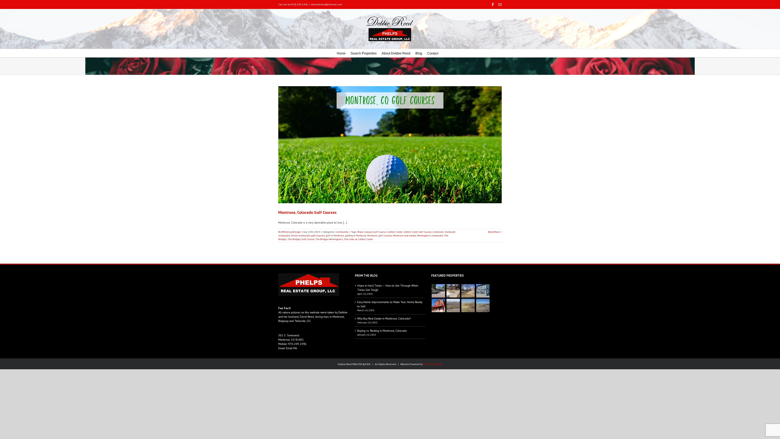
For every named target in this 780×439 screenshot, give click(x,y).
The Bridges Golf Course (301, 239)
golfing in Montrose (355, 235)
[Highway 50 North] (453, 305)
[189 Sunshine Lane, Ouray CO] (438, 305)
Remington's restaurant (430, 235)
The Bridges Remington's (329, 239)
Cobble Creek (394, 231)
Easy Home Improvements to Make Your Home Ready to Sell (389, 304)
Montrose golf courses (379, 235)
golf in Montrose (335, 235)
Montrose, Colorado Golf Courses (307, 212)
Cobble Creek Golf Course (417, 231)
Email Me (291, 348)
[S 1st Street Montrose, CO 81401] (468, 291)
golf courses (318, 235)
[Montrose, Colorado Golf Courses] (390, 144)
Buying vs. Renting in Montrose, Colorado (382, 331)
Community (342, 231)
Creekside (437, 231)
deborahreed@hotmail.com (326, 4)
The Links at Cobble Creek (358, 239)
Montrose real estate (404, 235)
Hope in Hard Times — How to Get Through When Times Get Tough (387, 288)
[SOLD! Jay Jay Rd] (468, 305)
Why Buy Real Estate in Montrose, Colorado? (384, 318)
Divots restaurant (300, 235)
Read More (494, 231)
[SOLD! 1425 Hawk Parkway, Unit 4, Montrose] (483, 291)
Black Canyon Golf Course (372, 231)
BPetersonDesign (291, 231)
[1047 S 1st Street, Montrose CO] (453, 291)
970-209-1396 (297, 344)
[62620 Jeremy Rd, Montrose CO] (438, 291)
